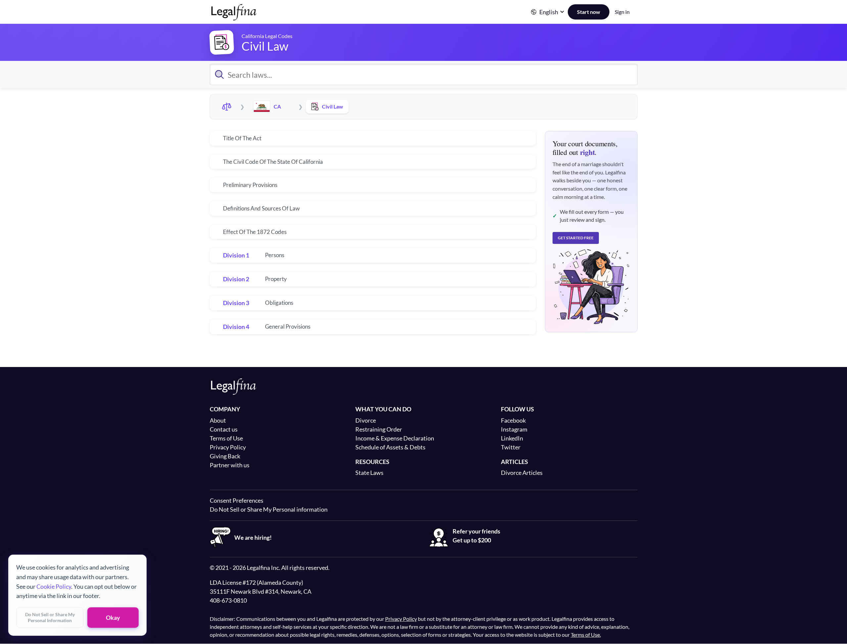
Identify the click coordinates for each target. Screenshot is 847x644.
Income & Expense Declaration (394, 438)
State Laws (369, 472)
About (218, 420)
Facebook (513, 420)
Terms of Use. (586, 634)
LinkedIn (512, 438)
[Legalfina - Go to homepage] (234, 18)
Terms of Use (226, 438)
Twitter (510, 447)
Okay (113, 617)
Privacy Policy (228, 447)
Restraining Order (378, 429)
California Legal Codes (267, 36)
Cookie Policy (53, 586)
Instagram (514, 429)
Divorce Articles (522, 472)
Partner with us (229, 465)
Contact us (224, 429)
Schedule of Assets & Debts (390, 447)
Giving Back (225, 456)
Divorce (365, 420)
